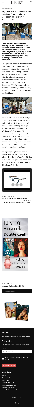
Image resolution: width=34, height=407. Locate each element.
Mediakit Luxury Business (9, 385)
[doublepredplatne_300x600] (15, 244)
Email (4, 348)
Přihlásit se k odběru (9, 365)
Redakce (4, 20)
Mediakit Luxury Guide (8, 382)
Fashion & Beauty (7, 8)
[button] (13, 184)
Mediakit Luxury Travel (8, 387)
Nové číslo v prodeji (9, 291)
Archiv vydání (5, 380)
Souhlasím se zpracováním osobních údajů (16, 358)
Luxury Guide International (9, 390)
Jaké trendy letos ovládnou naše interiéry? (18, 202)
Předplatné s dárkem (7, 378)
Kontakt (4, 375)
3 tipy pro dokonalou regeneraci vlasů (14, 198)
